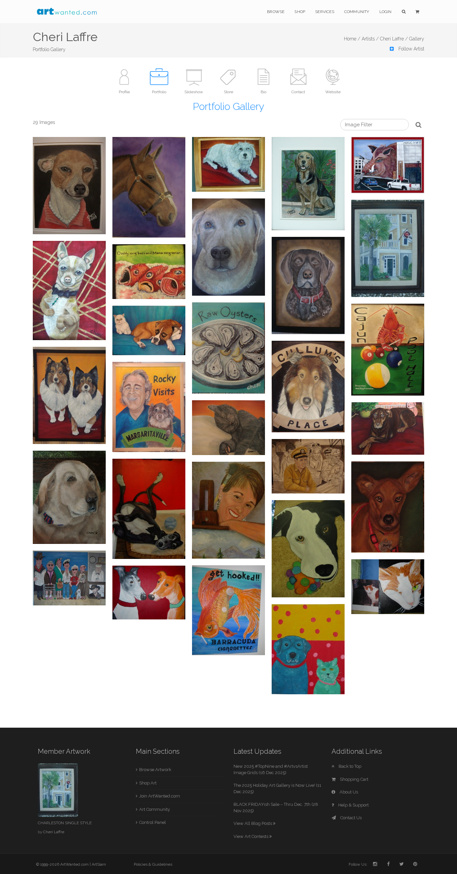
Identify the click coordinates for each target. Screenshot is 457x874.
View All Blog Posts (253, 823)
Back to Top (349, 766)
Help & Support (353, 805)
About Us (348, 791)
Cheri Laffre (53, 832)
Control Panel (152, 822)
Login (385, 11)
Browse (275, 11)
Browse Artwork (155, 769)
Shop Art (148, 782)
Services (324, 11)
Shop (299, 11)
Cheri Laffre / (394, 38)
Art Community (154, 809)
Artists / (370, 38)
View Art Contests (251, 836)
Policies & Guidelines (153, 864)
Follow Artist (410, 48)
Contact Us (350, 817)
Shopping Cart (353, 779)
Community (356, 11)
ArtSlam (99, 864)
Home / (352, 38)
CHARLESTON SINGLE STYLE (65, 823)
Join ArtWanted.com (159, 795)
